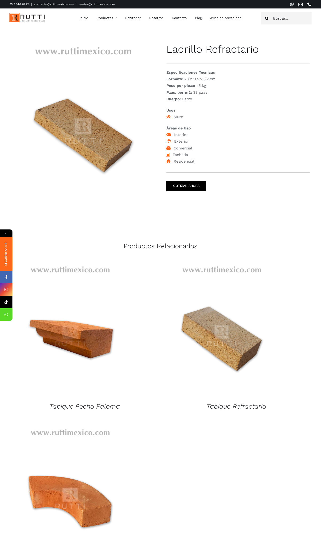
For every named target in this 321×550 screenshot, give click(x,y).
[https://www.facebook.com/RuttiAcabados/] (6, 277)
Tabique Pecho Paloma (84, 406)
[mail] (300, 4)
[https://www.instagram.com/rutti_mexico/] (6, 289)
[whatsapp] (292, 4)
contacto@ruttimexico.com (54, 4)
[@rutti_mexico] (6, 302)
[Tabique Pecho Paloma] (70, 330)
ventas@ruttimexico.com (97, 4)
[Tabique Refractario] (221, 330)
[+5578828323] (6, 314)
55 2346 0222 (19, 4)
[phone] (309, 4)
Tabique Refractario (236, 406)
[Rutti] (27, 15)
